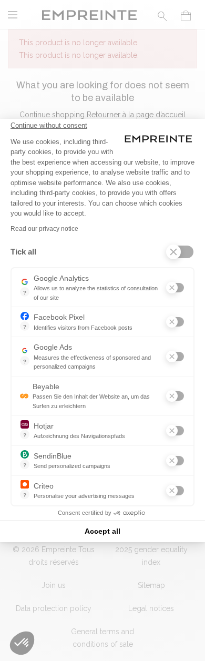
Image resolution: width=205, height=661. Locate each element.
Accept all (102, 531)
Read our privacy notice (44, 228)
